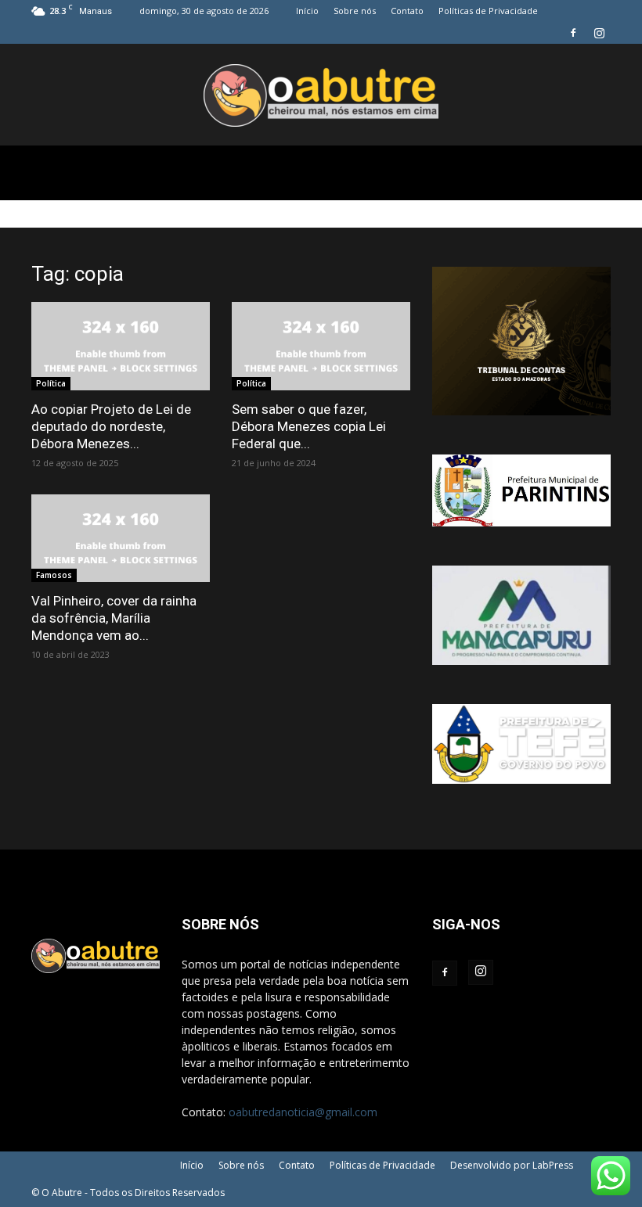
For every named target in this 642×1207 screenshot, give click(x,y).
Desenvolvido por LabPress (511, 1165)
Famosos (54, 574)
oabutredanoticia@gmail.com (303, 1112)
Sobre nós (355, 10)
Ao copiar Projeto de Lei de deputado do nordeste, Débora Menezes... (111, 426)
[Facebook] (573, 33)
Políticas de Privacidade (488, 10)
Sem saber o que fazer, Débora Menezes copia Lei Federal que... (309, 426)
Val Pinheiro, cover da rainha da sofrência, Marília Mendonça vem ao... (114, 618)
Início (307, 10)
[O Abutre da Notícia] (321, 95)
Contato (407, 10)
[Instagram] (599, 33)
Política (51, 383)
